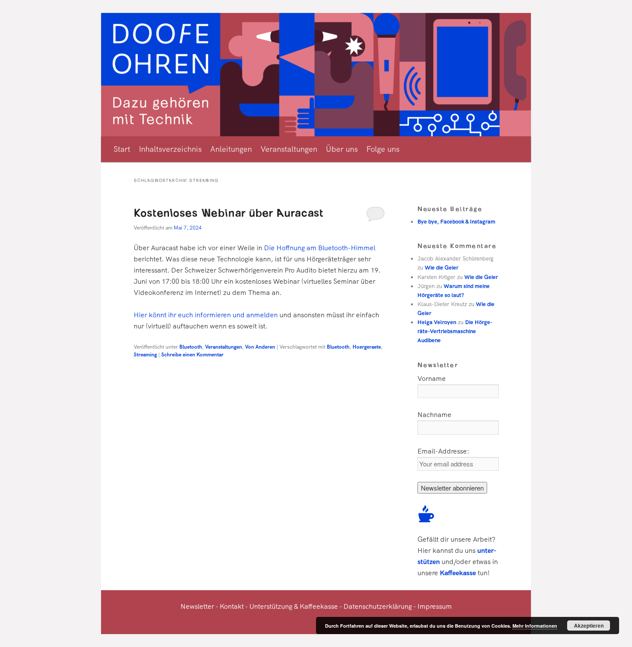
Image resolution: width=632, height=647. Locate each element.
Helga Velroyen (436, 322)
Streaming (145, 354)
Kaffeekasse (458, 572)
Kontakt (232, 606)
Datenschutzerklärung (378, 606)
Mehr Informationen (534, 625)
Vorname (431, 378)
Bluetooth (190, 346)
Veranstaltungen (289, 149)
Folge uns (382, 149)
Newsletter (197, 606)
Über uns (342, 149)
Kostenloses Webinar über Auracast (229, 212)
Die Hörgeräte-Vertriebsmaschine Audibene (455, 331)
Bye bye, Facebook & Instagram (456, 221)
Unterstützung (270, 606)
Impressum (434, 606)
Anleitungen (231, 149)
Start (122, 149)
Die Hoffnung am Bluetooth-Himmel (319, 247)
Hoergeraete (367, 346)
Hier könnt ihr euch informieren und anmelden (206, 314)
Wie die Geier (441, 267)
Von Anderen (260, 346)
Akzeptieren (589, 625)
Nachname (434, 414)
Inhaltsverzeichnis (170, 149)
